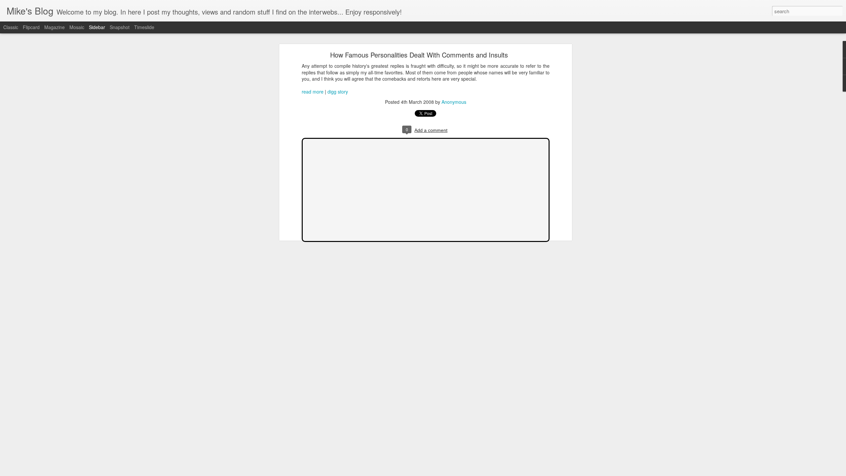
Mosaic (76, 27)
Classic (10, 27)
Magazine (54, 27)
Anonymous (454, 102)
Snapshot (120, 27)
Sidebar (97, 27)
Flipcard (31, 27)
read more (313, 91)
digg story (337, 91)
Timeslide (144, 27)
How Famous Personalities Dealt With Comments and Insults (419, 55)
